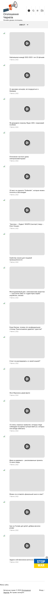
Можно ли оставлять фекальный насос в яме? (26, 494)
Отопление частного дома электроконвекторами (19, 157)
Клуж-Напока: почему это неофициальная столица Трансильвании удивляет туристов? (25, 328)
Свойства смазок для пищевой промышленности (20, 259)
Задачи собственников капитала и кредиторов (26, 560)
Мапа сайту (4, 585)
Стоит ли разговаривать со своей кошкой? (24, 361)
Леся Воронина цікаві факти (19, 393)
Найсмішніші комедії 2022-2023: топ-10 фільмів (26, 57)
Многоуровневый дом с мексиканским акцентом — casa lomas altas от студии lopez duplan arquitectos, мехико (27, 293)
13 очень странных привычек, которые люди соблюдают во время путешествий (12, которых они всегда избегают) (26, 426)
